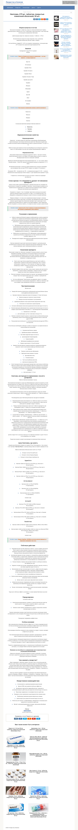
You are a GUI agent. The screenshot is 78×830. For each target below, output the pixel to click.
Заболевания (10, 7)
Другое (39, 7)
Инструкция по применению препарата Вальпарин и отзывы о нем (66, 17)
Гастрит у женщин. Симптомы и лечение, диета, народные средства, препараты (66, 44)
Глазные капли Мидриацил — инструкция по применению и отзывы (66, 50)
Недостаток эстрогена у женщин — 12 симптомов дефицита (66, 23)
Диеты (33, 7)
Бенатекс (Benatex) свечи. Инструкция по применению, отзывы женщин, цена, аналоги (66, 30)
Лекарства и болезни (14, 2)
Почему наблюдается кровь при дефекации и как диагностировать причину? (66, 37)
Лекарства (17, 7)
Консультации (26, 7)
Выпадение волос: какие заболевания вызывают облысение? (66, 56)
